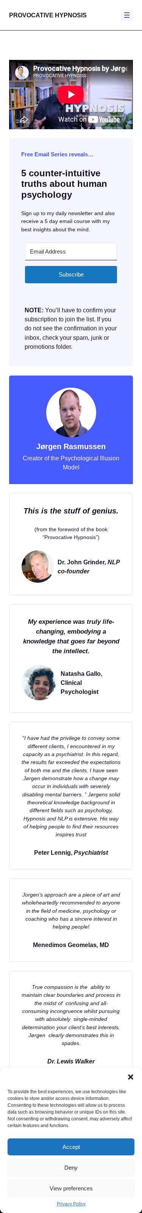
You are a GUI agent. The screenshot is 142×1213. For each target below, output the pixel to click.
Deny (71, 1167)
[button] (130, 1077)
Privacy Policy (71, 1204)
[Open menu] (127, 15)
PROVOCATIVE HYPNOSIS (48, 15)
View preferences (71, 1188)
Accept (71, 1147)
